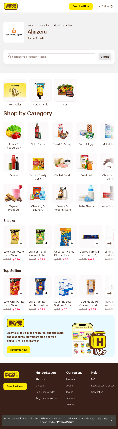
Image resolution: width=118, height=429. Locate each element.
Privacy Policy (65, 422)
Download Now (81, 6)
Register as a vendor (47, 398)
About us (40, 379)
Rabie (69, 25)
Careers (40, 386)
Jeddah (70, 386)
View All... (71, 405)
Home (31, 25)
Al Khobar (71, 398)
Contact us (97, 392)
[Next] (109, 166)
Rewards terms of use (103, 386)
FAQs (94, 379)
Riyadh (57, 25)
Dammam (71, 379)
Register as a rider (45, 392)
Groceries (44, 25)
